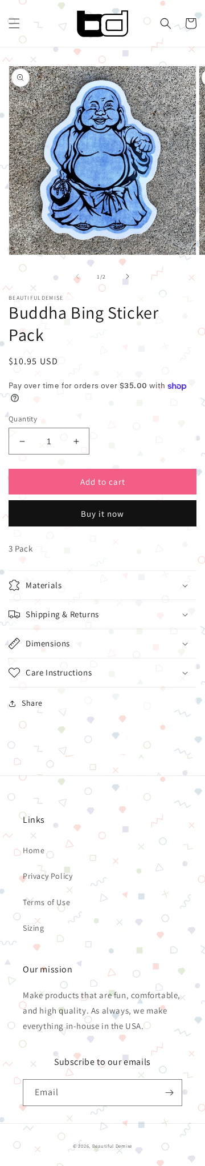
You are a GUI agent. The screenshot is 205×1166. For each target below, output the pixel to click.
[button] (14, 23)
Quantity (23, 419)
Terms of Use (46, 902)
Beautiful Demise (112, 1146)
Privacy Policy (47, 876)
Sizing (33, 928)
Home (33, 850)
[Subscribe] (169, 1092)
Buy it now (102, 513)
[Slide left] (77, 276)
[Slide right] (127, 276)
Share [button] (32, 703)
